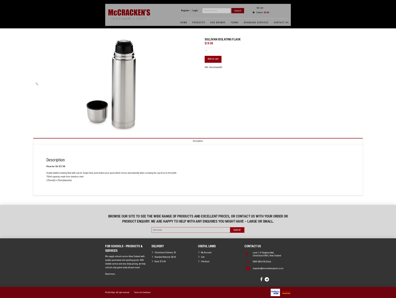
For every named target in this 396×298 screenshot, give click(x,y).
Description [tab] (198, 141)
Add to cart (213, 58)
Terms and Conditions (142, 292)
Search (237, 10)
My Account (206, 252)
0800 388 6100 (259, 261)
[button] (37, 84)
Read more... (110, 274)
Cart (202, 257)
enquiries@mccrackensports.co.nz (268, 268)
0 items (262, 12)
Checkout (205, 261)
